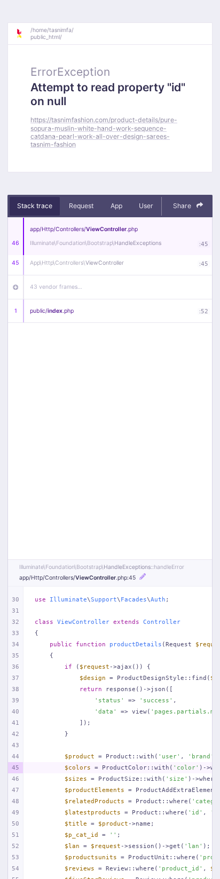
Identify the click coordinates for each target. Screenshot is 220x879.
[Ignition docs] (22, 33)
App (116, 206)
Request (81, 206)
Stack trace (34, 206)
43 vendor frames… (56, 286)
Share (183, 206)
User (146, 206)
